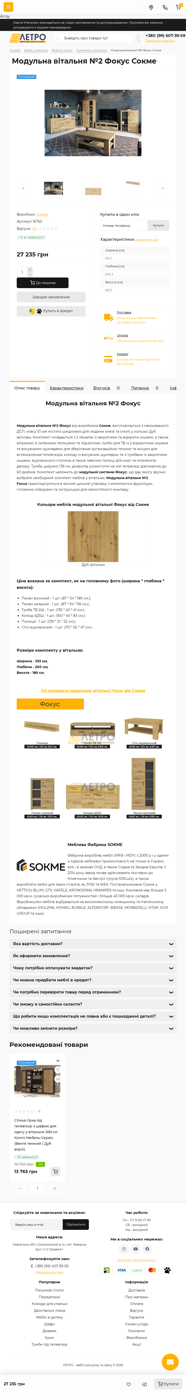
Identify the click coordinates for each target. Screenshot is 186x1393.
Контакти (136, 1331)
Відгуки (136, 1310)
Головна (14, 50)
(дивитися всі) (147, 239)
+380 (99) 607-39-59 (165, 35)
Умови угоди (136, 1324)
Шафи (49, 1324)
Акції (136, 1344)
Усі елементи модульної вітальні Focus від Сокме (93, 690)
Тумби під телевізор (49, 1344)
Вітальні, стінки (62, 50)
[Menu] (8, 7)
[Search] (58, 38)
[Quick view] (58, 1060)
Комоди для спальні (49, 1304)
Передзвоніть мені (49, 1272)
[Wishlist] (58, 1069)
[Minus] (30, 275)
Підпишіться (75, 1224)
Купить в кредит (57, 311)
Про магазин (136, 1297)
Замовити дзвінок (160, 41)
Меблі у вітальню (36, 50)
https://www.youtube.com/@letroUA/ (135, 1249)
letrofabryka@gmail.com (137, 1260)
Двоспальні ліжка (49, 1310)
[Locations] (151, 7)
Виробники (136, 1337)
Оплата (136, 1304)
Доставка (136, 1290)
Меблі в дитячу (49, 1317)
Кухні (49, 1337)
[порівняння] (145, 1383)
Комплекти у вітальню (91, 50)
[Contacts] (165, 7)
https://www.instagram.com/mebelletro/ (124, 1249)
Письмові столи (49, 1290)
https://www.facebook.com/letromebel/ (147, 1249)
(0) (34, 228)
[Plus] (30, 269)
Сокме (42, 214)
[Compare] (58, 1079)
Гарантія (136, 1317)
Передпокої (49, 1297)
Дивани (49, 1331)
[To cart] (55, 1171)
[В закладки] (128, 1383)
